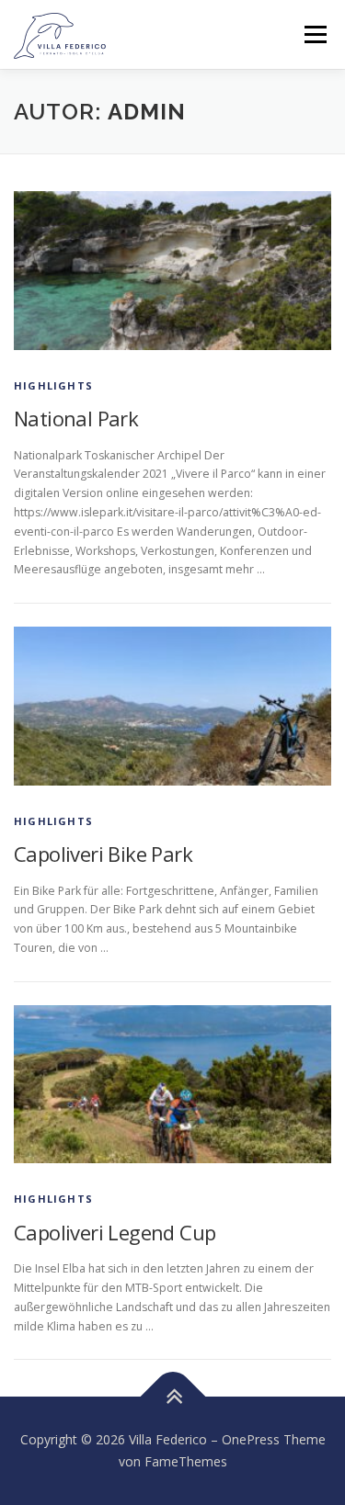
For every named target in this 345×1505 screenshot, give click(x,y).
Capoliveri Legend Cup (114, 1232)
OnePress (251, 1439)
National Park (76, 418)
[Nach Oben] (172, 1397)
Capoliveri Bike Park (103, 853)
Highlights (53, 385)
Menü (314, 34)
